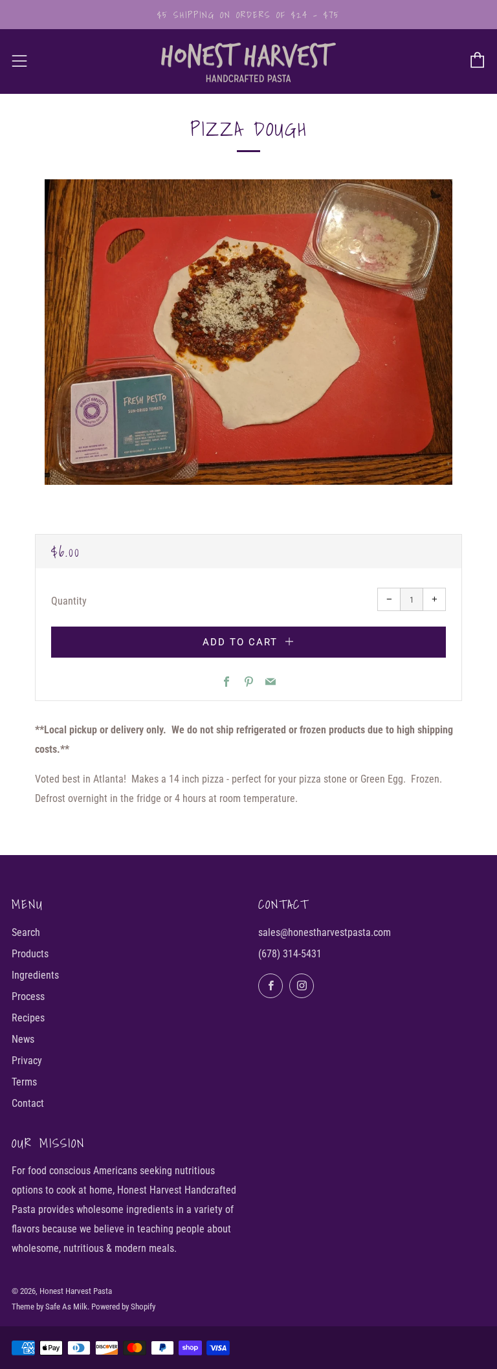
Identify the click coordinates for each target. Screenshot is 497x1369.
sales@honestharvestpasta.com (324, 932)
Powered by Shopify (123, 1306)
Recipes (28, 1018)
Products (30, 954)
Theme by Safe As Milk (49, 1306)
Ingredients (35, 975)
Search (26, 932)
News (23, 1039)
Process (28, 996)
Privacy (27, 1060)
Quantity (69, 601)
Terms (24, 1082)
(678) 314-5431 (290, 954)
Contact (28, 1103)
